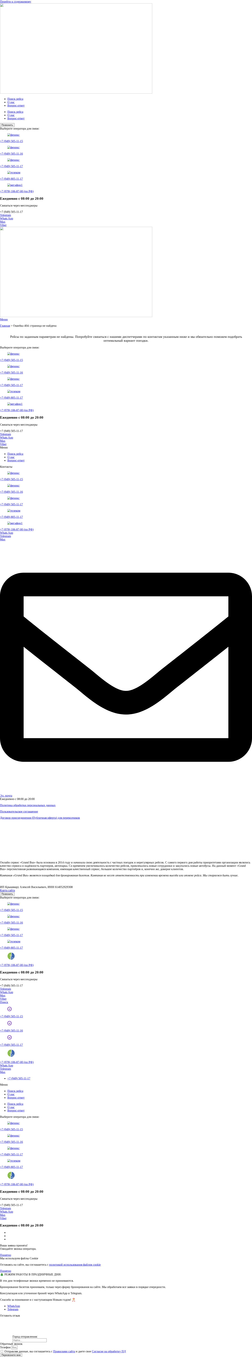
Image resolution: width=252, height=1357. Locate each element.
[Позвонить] (9, 1010)
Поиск (4, 1002)
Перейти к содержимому (15, 1)
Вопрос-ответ (16, 105)
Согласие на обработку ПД (109, 1351)
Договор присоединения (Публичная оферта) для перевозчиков (40, 817)
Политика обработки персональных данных (28, 805)
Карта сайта (7, 890)
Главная (5, 325)
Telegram (5, 215)
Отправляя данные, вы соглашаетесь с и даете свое (65, 1351)
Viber (3, 225)
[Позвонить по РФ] (11, 1055)
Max (2, 221)
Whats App (6, 218)
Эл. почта (6, 795)
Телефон (5, 1347)
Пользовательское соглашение (19, 811)
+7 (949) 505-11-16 (11, 153)
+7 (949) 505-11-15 (11, 141)
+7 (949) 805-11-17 (11, 178)
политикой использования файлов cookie (75, 1264)
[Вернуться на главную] (76, 92)
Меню (4, 319)
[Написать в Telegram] (126, 792)
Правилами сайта (64, 1351)
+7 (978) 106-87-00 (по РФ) (17, 191)
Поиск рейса (15, 98)
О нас (11, 102)
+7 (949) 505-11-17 (11, 166)
